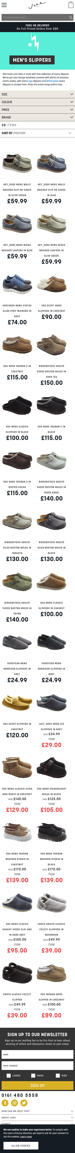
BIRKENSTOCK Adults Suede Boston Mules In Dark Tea (51, 371)
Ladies (16, 1075)
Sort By (7, 133)
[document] (37, 1139)
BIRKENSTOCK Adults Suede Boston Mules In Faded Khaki (51, 487)
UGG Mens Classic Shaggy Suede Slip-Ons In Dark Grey (17, 929)
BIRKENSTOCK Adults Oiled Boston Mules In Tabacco (17, 548)
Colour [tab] (7, 102)
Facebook (5, 1102)
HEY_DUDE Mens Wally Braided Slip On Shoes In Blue (51, 190)
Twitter (23, 1102)
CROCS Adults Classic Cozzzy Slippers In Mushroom (51, 929)
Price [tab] (5, 110)
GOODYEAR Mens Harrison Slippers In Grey (17, 669)
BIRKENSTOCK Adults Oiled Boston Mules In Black (52, 548)
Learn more (26, 1136)
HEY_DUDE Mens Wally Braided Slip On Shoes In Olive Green (17, 190)
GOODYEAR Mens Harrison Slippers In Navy (51, 669)
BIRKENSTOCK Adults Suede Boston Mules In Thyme (17, 608)
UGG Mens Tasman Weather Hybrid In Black (51, 859)
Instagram (14, 1102)
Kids (64, 1075)
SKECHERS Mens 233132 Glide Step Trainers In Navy (17, 311)
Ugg (30, 81)
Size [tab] (4, 94)
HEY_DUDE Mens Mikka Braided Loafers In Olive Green (51, 250)
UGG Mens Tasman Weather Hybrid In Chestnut (17, 859)
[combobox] (37, 17)
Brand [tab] (6, 117)
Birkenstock (52, 81)
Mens (40, 1075)
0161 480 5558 (20, 1095)
